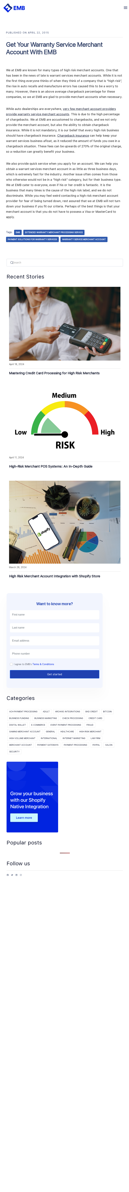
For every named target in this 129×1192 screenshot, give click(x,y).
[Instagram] (21, 876)
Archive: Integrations (67, 711)
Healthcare (67, 731)
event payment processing (66, 725)
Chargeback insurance (73, 135)
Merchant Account (20, 745)
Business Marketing (45, 718)
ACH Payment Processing (23, 711)
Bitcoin (107, 711)
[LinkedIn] (16, 876)
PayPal (96, 745)
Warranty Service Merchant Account (84, 239)
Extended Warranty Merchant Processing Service (54, 232)
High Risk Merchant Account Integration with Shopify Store (54, 576)
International (49, 738)
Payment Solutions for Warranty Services (32, 239)
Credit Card (95, 718)
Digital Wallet (17, 725)
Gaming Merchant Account (24, 731)
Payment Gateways (47, 745)
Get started (54, 674)
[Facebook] (8, 876)
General (50, 731)
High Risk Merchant (90, 731)
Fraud (90, 725)
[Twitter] (12, 876)
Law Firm (95, 738)
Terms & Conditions (43, 664)
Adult (46, 711)
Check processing (72, 718)
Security (14, 752)
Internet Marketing (74, 738)
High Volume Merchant (22, 738)
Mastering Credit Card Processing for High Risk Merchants (54, 373)
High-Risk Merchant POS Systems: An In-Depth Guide (50, 466)
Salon (108, 745)
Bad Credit (91, 711)
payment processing (75, 745)
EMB (18, 232)
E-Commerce (38, 725)
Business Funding (19, 718)
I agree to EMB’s (34, 664)
